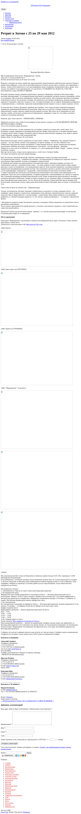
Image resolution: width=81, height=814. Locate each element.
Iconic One (4, 812)
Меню (3, 9)
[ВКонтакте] (16, 755)
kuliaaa (8, 38)
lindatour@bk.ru (11, 690)
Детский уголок (11, 776)
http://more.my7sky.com (34, 224)
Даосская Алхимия (12, 20)
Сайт (2, 736)
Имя (3, 728)
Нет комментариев (7, 40)
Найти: (3, 753)
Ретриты (8, 17)
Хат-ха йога (9, 803)
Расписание (9, 26)
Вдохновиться (10, 771)
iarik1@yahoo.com (12, 666)
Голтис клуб (9, 19)
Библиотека (9, 24)
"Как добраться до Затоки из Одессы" (26, 621)
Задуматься (9, 780)
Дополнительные (11, 778)
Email (3, 732)
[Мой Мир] (23, 755)
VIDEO (7, 765)
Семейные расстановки (13, 795)
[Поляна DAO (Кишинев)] (40, 5)
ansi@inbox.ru (16, 649)
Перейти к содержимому (10, 2)
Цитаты (8, 13)
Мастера (8, 15)
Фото (7, 801)
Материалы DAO (15, 22)
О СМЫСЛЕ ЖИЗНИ (45, 701)
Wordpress (26, 812)
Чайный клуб (10, 807)
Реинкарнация (10, 790)
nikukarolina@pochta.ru (14, 679)
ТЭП (7, 797)
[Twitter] (19, 755)
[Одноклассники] (21, 755)
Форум (7, 799)
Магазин (8, 782)
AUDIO (8, 763)
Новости (8, 788)
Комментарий (6, 724)
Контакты (8, 28)
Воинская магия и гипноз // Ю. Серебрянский (18, 701)
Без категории (10, 767)
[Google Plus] (25, 755)
